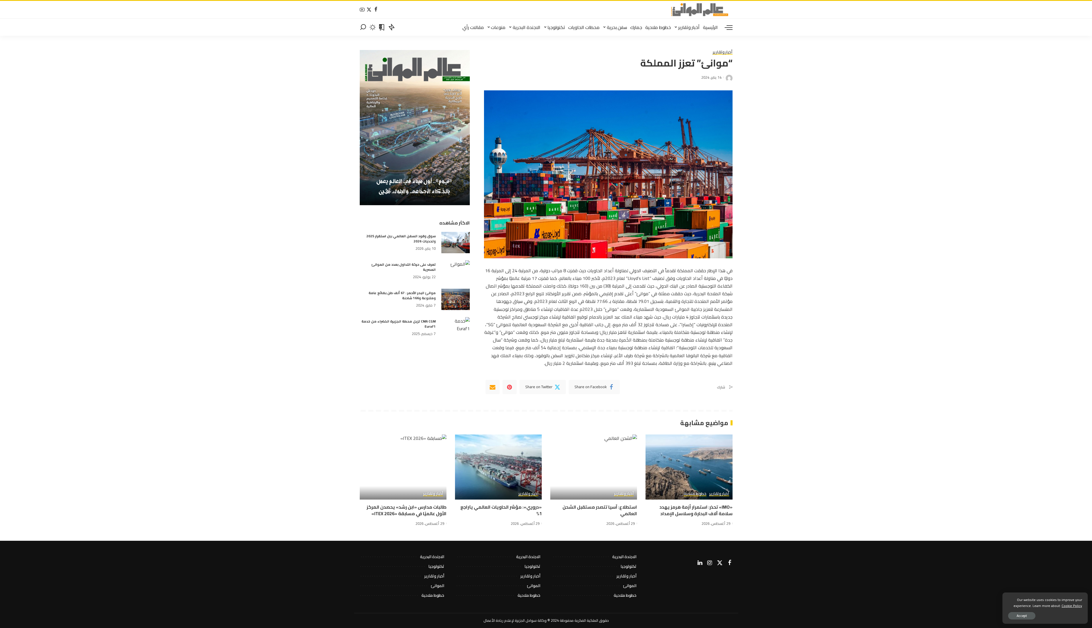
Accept (1022, 615)
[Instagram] (710, 563)
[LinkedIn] (700, 563)
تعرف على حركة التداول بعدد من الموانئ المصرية (403, 267)
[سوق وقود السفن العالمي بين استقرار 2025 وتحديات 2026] (455, 242)
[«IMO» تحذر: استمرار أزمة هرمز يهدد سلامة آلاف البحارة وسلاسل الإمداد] (689, 467)
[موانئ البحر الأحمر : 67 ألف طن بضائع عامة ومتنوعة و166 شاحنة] (455, 299)
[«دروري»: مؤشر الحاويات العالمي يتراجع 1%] (498, 467)
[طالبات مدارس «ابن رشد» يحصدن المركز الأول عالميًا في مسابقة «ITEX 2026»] (403, 467)
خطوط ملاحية (695, 494)
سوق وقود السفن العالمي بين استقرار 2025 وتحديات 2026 (401, 238)
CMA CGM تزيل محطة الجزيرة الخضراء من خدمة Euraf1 (398, 324)
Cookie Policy (1072, 605)
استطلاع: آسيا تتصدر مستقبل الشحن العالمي (599, 510)
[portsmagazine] (700, 9)
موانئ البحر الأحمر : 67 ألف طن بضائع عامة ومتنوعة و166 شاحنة (402, 295)
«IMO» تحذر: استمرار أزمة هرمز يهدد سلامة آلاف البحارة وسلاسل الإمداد (696, 510)
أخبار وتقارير (723, 52)
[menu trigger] (726, 27)
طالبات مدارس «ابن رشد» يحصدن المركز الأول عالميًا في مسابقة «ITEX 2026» (406, 510)
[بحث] (363, 27)
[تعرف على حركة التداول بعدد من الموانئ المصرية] (455, 271)
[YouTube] (362, 10)
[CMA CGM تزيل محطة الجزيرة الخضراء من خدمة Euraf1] (455, 327)
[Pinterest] (509, 387)
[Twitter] (369, 10)
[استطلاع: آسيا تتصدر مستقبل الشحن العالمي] (593, 467)
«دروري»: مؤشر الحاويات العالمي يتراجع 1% (501, 510)
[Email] (492, 387)
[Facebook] (375, 10)
